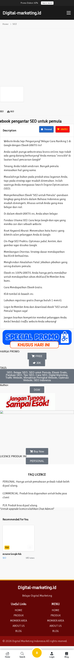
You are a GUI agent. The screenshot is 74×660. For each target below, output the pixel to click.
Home (5, 24)
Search (22, 657)
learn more (47, 3)
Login (51, 657)
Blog (67, 657)
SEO (15, 24)
